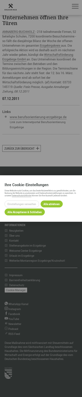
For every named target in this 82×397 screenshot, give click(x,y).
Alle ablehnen (51, 204)
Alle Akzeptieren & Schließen (24, 212)
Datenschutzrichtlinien (21, 195)
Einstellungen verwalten (21, 204)
